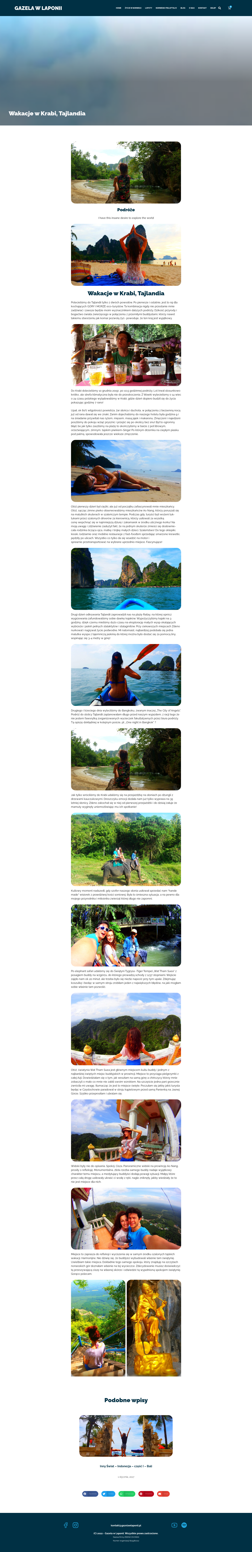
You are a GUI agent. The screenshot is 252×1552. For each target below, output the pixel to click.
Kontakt (202, 8)
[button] (219, 8)
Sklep (213, 8)
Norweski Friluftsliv (166, 8)
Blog (183, 8)
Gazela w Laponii (38, 8)
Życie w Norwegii (133, 8)
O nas (192, 8)
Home (118, 8)
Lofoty (148, 8)
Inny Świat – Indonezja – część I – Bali (126, 1466)
